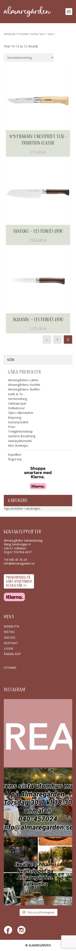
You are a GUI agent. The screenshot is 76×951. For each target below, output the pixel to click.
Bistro (9, 632)
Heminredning (17, 399)
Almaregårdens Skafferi (24, 389)
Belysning (14, 418)
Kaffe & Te (15, 394)
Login (8, 648)
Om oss (9, 637)
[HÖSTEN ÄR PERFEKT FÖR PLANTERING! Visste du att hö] (38, 733)
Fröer (11, 427)
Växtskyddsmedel (20, 441)
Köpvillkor (14, 455)
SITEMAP (10, 668)
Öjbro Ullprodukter (20, 413)
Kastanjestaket (18, 422)
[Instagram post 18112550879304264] (38, 871)
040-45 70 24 (18, 560)
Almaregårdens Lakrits (23, 380)
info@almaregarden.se (19, 563)
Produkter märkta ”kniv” (31, 34)
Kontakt (11, 643)
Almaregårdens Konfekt (24, 385)
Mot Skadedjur (18, 446)
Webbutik (9, 34)
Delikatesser (16, 408)
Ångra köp (15, 459)
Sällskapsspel (17, 403)
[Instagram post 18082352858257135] (38, 802)
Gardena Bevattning (21, 436)
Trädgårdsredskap (20, 431)
